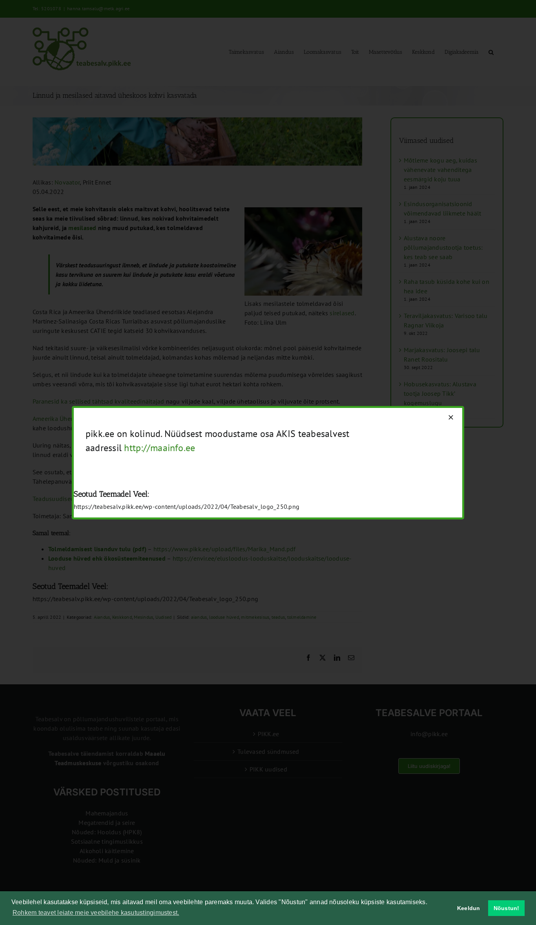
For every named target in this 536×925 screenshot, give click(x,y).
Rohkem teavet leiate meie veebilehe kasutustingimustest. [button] (96, 912)
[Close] (450, 417)
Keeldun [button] (468, 908)
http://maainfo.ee (159, 448)
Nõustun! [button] (507, 908)
